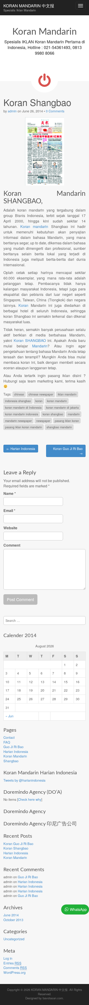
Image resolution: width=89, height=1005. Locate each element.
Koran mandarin (34, 226)
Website (10, 527)
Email (9, 510)
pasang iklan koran (67, 421)
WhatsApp (78, 909)
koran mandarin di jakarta (62, 408)
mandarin (74, 414)
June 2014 (11, 914)
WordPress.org (14, 972)
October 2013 (13, 919)
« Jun (9, 715)
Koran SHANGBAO (30, 340)
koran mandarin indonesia (21, 414)
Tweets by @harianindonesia (24, 780)
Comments (15, 967)
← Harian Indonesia (20, 448)
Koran (23, 305)
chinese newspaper (41, 394)
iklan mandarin (67, 394)
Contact (9, 737)
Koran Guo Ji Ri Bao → (68, 450)
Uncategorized (13, 938)
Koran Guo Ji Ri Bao (18, 843)
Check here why (29, 799)
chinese (19, 394)
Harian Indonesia (15, 751)
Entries (12, 963)
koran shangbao (53, 414)
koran (38, 401)
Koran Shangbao (15, 848)
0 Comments (55, 111)
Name (9, 493)
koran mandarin (57, 401)
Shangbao (10, 760)
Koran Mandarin (15, 756)
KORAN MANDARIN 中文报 (28, 7)
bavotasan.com (53, 998)
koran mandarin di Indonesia (23, 408)
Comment (11, 545)
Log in (7, 958)
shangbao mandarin (59, 427)
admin (12, 111)
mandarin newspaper (18, 421)
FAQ (6, 742)
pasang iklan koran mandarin (23, 427)
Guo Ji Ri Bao (13, 746)
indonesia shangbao (18, 401)
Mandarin (39, 346)
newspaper (43, 421)
